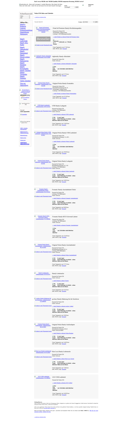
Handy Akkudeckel (24, 48)
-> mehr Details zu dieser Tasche (60, 280)
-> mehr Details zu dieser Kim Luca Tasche (63, 358)
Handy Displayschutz (25, 56)
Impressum (23, 140)
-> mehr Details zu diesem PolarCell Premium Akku (66, 37)
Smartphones (24, 32)
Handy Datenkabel (24, 52)
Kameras (23, 26)
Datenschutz (23, 137)
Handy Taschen (25, 70)
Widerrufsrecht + (24, 131)
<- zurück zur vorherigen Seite (40, 17)
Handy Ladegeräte (24, 40)
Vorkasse (25, 99)
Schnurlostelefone (26, 30)
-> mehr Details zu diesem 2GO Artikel (62, 383)
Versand (64, 48)
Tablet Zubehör (25, 81)
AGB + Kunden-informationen (24, 129)
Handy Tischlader (23, 73)
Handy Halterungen (24, 60)
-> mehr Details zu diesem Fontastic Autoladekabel (65, 198)
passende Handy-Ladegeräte (49, 408)
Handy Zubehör (23, 77)
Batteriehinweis (23, 135)
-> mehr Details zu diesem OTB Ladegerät (63, 114)
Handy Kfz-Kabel (24, 44)
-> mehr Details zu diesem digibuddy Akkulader (64, 63)
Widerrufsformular (24, 133)
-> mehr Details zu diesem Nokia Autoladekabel (64, 255)
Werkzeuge (24, 34)
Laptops (23, 28)
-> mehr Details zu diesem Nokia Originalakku (64, 93)
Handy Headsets (23, 64)
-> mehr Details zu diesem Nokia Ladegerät (63, 141)
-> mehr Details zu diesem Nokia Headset (62, 333)
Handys (22, 24)
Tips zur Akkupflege (24, 84)
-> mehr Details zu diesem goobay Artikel (62, 306)
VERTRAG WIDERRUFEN (24, 143)
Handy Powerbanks (24, 67)
